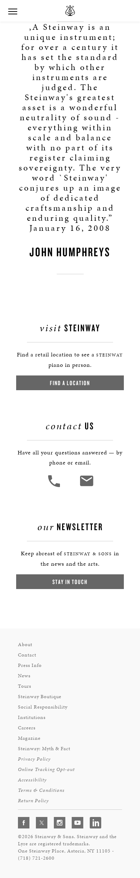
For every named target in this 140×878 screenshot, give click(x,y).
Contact (27, 655)
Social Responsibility (42, 707)
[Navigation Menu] (12, 10)
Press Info (30, 665)
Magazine (29, 738)
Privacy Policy (34, 759)
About (25, 644)
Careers (27, 727)
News (24, 675)
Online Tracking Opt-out (46, 769)
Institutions (32, 717)
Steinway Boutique (39, 696)
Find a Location (70, 383)
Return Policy (33, 800)
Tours (24, 686)
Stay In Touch (70, 581)
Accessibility (32, 779)
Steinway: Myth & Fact (44, 748)
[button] (55, 486)
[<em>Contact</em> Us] (86, 486)
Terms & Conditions (41, 790)
